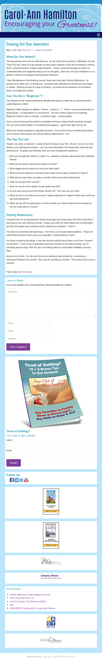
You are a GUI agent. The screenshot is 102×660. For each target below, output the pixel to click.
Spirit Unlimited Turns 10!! (22, 597)
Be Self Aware (25, 271)
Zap (11, 604)
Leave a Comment (43, 49)
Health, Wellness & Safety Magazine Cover (30, 594)
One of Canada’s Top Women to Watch (28, 601)
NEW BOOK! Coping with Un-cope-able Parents (32, 608)
